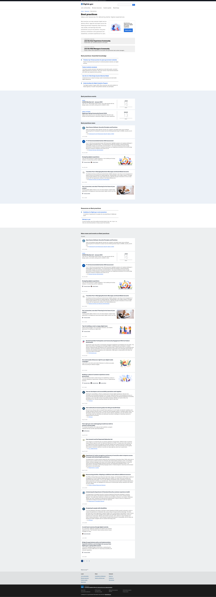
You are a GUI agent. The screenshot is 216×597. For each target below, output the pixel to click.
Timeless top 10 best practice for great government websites (100, 60)
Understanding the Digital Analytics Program (95, 83)
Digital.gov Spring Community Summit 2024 (94, 113)
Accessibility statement (85, 591)
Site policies (111, 580)
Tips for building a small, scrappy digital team (95, 326)
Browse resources (97, 8)
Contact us (111, 578)
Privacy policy (125, 591)
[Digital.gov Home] (94, 4)
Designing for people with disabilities (96, 508)
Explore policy (128, 30)
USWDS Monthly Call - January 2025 (92, 102)
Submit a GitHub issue (99, 578)
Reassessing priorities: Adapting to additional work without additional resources (108, 474)
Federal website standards (89, 67)
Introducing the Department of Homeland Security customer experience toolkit (108, 492)
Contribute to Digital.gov (100, 576)
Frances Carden (87, 162)
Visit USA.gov (108, 594)
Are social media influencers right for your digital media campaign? (97, 360)
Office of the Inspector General (113, 591)
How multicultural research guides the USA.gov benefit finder (103, 407)
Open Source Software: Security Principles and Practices (101, 127)
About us (111, 576)
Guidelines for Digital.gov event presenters (95, 212)
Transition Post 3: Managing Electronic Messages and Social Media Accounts (107, 171)
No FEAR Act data (98, 591)
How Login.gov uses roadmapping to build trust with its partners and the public (97, 424)
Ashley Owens (95, 162)
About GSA (83, 590)
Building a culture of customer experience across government (95, 375)
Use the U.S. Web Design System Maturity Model (95, 76)
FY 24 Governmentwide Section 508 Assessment (100, 140)
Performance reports (127, 590)
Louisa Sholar (103, 383)
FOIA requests (98, 590)
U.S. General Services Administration (104, 587)
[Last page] (89, 561)
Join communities (85, 8)
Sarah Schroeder (87, 533)
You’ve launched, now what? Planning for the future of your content (98, 187)
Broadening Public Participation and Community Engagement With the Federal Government (108, 341)
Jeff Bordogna (86, 430)
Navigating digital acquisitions (90, 157)
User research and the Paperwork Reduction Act (99, 439)
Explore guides (107, 8)
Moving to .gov (86, 219)
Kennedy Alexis (87, 383)
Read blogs (116, 8)
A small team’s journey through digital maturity (95, 527)
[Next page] (87, 561)
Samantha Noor (95, 383)
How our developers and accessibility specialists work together (103, 391)
